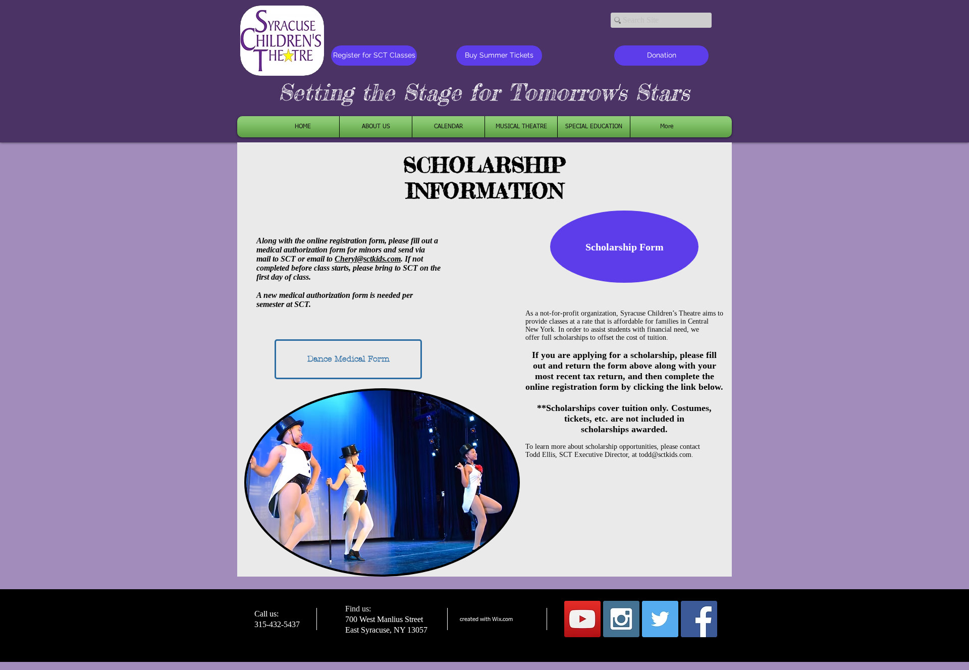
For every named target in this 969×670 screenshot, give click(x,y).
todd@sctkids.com (665, 454)
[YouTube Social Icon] (582, 619)
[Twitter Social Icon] (660, 619)
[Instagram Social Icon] (621, 619)
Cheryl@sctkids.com (368, 258)
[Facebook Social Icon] (699, 619)
